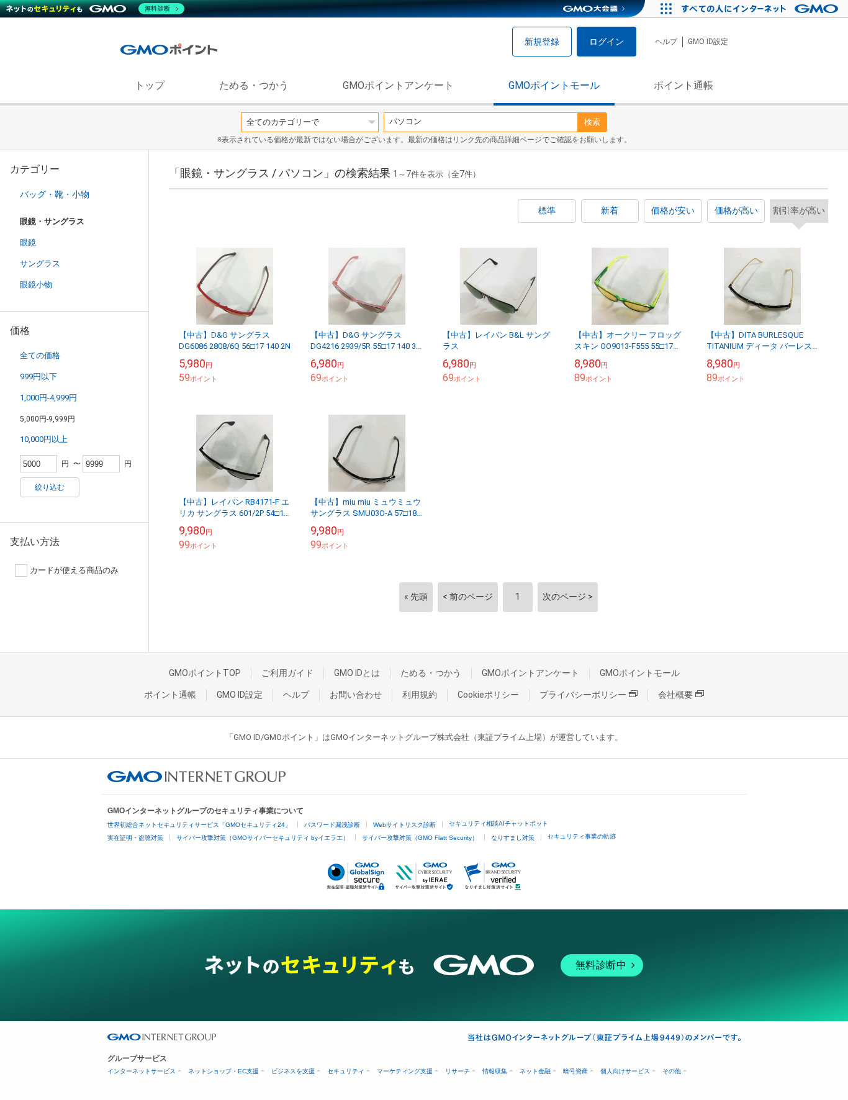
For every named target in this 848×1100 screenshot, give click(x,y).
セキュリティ (345, 1071)
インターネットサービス (141, 1071)
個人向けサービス (625, 1071)
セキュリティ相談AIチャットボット (498, 823)
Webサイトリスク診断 (404, 824)
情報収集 (494, 1071)
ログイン (606, 42)
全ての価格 (40, 355)
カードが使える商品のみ (74, 570)
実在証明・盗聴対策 (135, 837)
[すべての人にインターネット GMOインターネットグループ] (761, 8)
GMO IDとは (357, 673)
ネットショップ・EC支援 (223, 1071)
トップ (150, 85)
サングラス (40, 263)
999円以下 (38, 376)
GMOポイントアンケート (398, 85)
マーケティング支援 (405, 1071)
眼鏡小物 (36, 284)
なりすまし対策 (513, 837)
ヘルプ (666, 41)
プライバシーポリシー (582, 695)
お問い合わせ (356, 695)
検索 (592, 122)
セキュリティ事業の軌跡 (582, 836)
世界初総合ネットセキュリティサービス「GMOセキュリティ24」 (199, 824)
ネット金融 (535, 1071)
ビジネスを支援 (293, 1071)
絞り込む (50, 487)
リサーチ (457, 1071)
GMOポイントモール (554, 85)
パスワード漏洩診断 (332, 824)
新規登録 (542, 42)
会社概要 (675, 695)
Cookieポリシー (488, 695)
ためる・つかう (254, 85)
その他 (671, 1071)
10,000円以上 (44, 439)
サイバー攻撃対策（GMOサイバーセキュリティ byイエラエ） (262, 837)
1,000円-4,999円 (48, 397)
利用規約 (419, 695)
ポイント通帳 (683, 85)
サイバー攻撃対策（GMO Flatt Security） (420, 837)
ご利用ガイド (287, 673)
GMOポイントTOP (205, 673)
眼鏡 (28, 242)
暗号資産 (575, 1071)
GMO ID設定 (708, 41)
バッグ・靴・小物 (54, 194)
